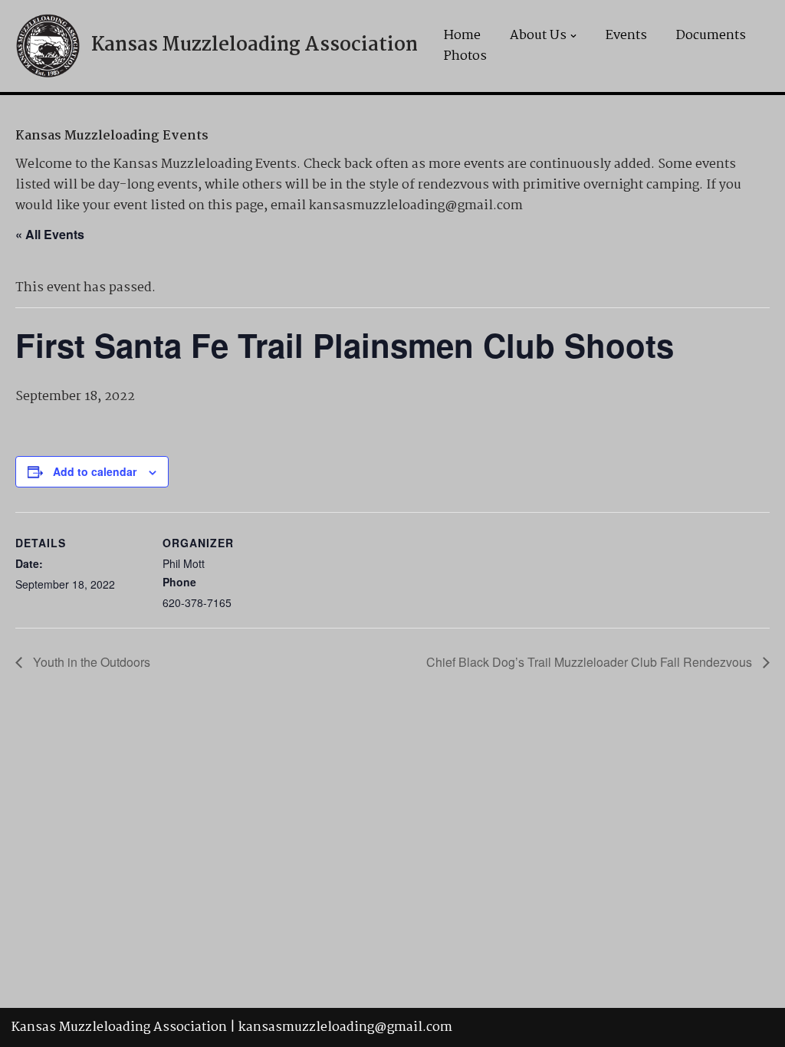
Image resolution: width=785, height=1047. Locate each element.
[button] (573, 36)
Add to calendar (94, 471)
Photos (465, 56)
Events (626, 35)
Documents (711, 35)
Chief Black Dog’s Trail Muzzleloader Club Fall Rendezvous (590, 662)
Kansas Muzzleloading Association (119, 1027)
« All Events (49, 234)
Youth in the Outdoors (90, 662)
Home (462, 35)
